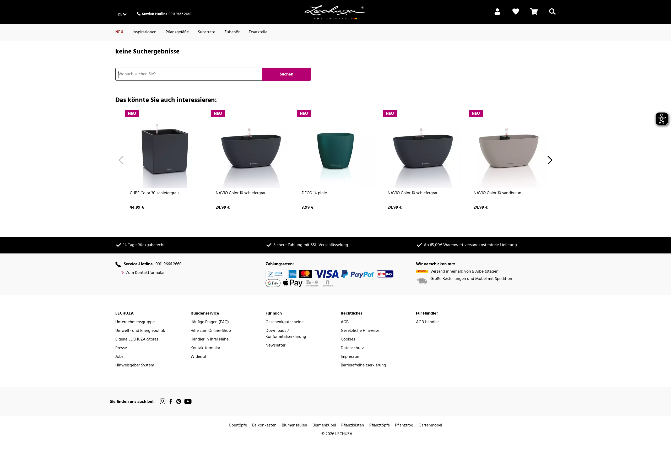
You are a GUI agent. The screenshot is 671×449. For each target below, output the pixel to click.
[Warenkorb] (533, 14)
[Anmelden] (497, 14)
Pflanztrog (404, 426)
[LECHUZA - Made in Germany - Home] (335, 12)
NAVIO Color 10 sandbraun (497, 193)
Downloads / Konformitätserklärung (286, 334)
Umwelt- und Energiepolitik (140, 331)
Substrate (206, 32)
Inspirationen (144, 32)
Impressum (350, 357)
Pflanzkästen (352, 426)
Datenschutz (352, 348)
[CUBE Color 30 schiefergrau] (164, 149)
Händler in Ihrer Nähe (210, 340)
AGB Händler (427, 322)
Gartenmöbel (430, 426)
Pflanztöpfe (379, 426)
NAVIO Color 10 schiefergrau (241, 193)
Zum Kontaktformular (145, 273)
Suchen (286, 74)
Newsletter (275, 346)
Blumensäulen (294, 426)
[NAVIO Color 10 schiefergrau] (249, 149)
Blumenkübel (324, 426)
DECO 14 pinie (314, 193)
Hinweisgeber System (134, 366)
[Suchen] (552, 14)
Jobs (119, 357)
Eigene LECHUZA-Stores (136, 340)
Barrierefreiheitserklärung (363, 366)
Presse (121, 348)
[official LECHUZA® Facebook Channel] (170, 401)
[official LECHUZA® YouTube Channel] (188, 401)
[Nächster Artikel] (550, 161)
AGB (345, 322)
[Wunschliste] (516, 14)
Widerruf (198, 357)
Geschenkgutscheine (285, 322)
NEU (119, 32)
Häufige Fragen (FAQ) (210, 322)
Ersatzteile (258, 32)
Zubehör (232, 32)
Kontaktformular (205, 348)
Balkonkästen (264, 426)
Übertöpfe (238, 426)
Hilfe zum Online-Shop (211, 331)
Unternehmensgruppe (135, 322)
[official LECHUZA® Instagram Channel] (163, 401)
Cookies (348, 340)
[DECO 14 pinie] (335, 149)
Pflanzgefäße (177, 32)
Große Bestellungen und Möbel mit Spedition (471, 279)
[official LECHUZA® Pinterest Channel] (179, 401)
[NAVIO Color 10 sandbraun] (507, 149)
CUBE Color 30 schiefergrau (154, 193)
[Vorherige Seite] (121, 161)
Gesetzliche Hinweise (360, 331)
